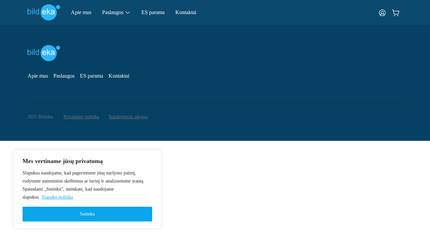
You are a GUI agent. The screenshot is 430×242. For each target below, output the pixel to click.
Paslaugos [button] (112, 12)
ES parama (153, 12)
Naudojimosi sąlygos (128, 116)
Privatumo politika (81, 116)
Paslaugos (64, 76)
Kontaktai (185, 12)
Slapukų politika (57, 197)
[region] (87, 189)
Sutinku (87, 213)
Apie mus (81, 12)
